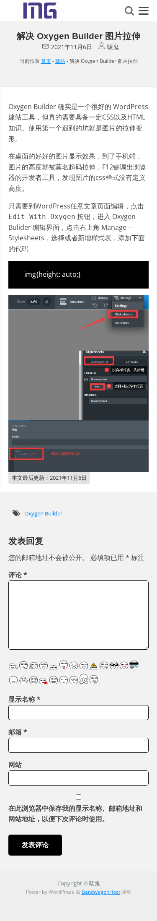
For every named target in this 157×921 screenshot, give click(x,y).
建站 (60, 61)
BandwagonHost (101, 891)
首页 (46, 61)
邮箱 (17, 731)
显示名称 (24, 699)
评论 (17, 574)
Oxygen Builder (43, 513)
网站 (15, 764)
